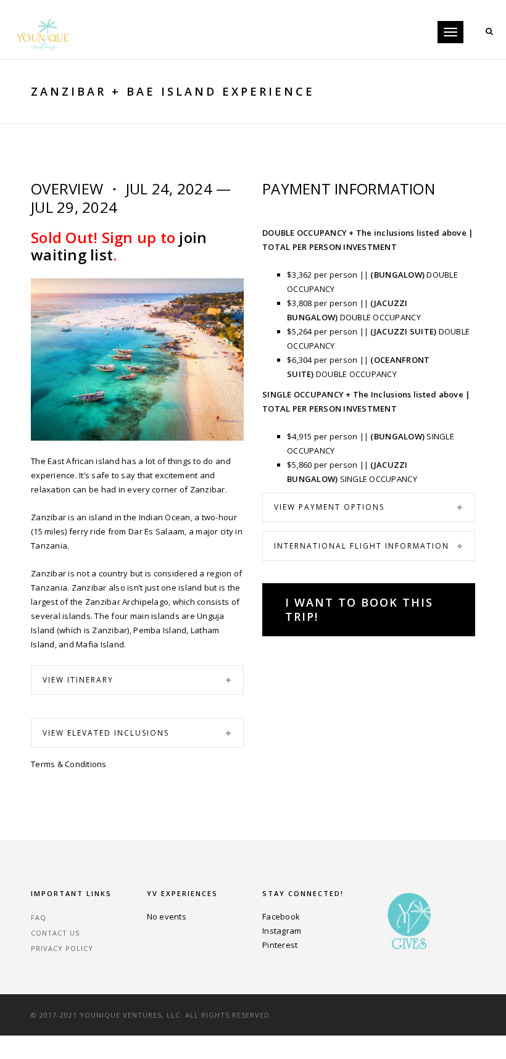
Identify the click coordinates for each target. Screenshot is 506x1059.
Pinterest (279, 944)
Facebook (281, 916)
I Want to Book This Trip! (359, 609)
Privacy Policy (62, 948)
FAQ (38, 917)
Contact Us (55, 932)
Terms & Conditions (69, 764)
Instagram (281, 930)
